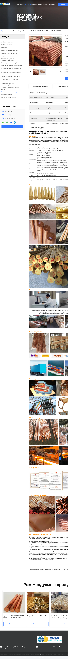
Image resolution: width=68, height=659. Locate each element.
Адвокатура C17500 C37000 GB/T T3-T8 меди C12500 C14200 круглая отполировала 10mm (13, 617)
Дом (18, 4)
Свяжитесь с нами (49, 4)
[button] (11, 607)
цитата (63, 4)
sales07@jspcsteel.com (12, 115)
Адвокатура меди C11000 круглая (42, 569)
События (34, 4)
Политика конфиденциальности (16, 654)
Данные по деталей (40, 86)
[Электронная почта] (11, 122)
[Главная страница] (5, 4)
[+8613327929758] (14, 122)
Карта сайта (3, 654)
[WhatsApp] (7, 122)
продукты (27, 4)
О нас (22, 4)
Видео (40, 4)
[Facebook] (59, 458)
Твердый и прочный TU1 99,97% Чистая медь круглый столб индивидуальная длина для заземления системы (37, 617)
